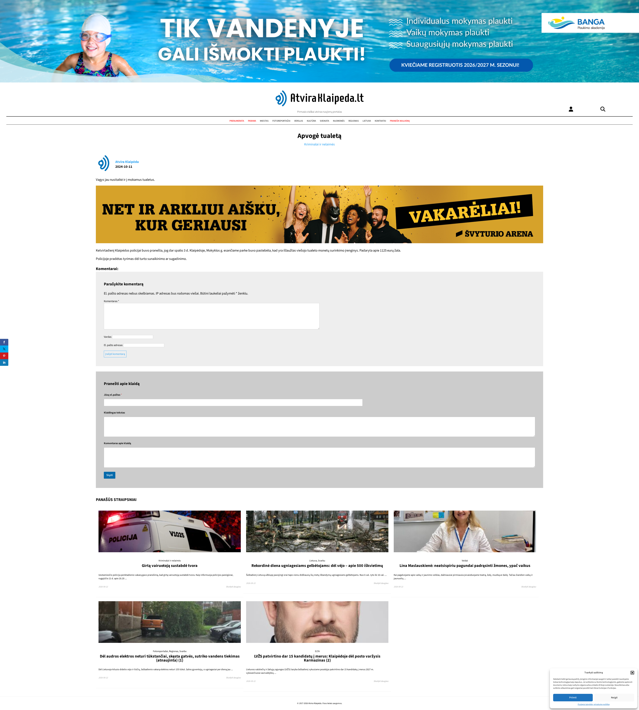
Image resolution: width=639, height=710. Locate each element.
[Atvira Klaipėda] (320, 105)
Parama (252, 121)
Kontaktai (380, 121)
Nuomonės (339, 121)
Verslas (298, 121)
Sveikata (324, 121)
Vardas (107, 337)
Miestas (264, 121)
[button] (632, 672)
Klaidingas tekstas (114, 412)
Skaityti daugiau (233, 586)
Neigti (614, 697)
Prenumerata (236, 121)
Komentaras (111, 301)
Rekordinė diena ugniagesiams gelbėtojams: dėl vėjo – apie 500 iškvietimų (317, 566)
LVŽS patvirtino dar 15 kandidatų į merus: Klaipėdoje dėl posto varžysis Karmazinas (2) (317, 658)
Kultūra (311, 121)
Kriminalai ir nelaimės (319, 144)
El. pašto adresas (113, 345)
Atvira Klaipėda (127, 161)
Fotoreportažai (281, 121)
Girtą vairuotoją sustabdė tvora (170, 566)
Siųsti (109, 475)
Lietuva (367, 121)
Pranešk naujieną (400, 121)
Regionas (353, 121)
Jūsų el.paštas (113, 394)
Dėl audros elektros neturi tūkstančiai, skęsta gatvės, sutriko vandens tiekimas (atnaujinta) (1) (170, 658)
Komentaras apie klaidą (117, 443)
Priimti (573, 697)
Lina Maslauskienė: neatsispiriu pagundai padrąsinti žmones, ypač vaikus (465, 566)
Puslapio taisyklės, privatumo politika (594, 704)
